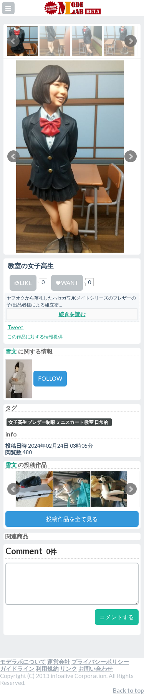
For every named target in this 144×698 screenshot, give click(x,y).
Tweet (15, 327)
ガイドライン (17, 668)
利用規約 (47, 668)
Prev (13, 156)
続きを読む (72, 314)
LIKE (26, 282)
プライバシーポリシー (100, 661)
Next (130, 156)
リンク (68, 668)
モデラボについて (23, 661)
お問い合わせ (95, 668)
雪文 (11, 351)
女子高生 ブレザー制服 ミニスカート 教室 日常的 (58, 422)
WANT (69, 282)
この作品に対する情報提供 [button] (35, 337)
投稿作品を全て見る (72, 518)
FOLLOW (50, 378)
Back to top (128, 690)
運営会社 (58, 661)
